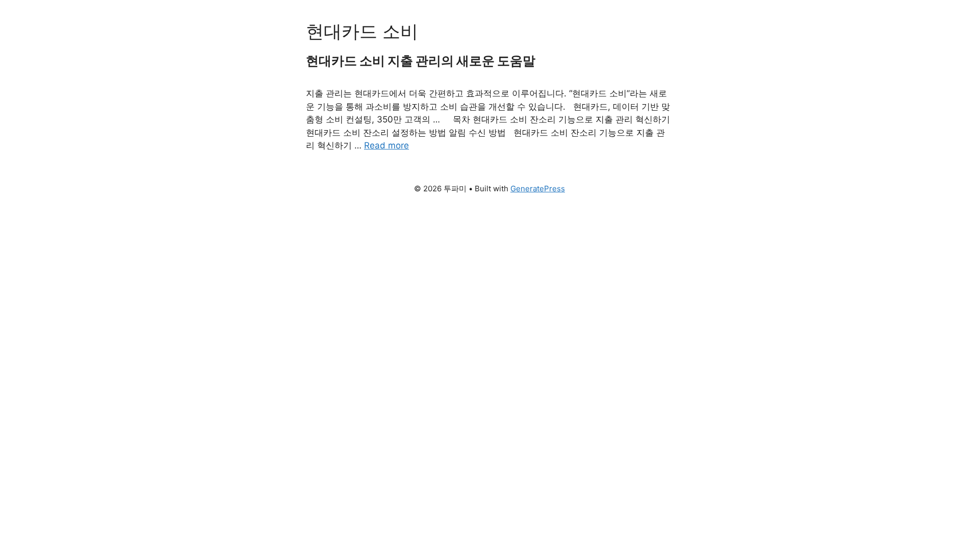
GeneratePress (537, 188)
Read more (386, 145)
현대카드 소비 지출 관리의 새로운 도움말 (420, 60)
